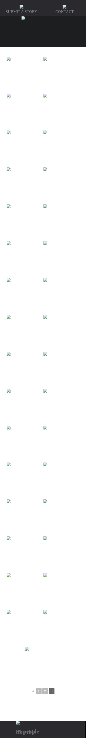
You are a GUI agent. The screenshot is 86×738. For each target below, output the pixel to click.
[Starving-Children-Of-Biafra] (61, 407)
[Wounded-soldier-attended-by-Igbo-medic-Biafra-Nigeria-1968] (43, 665)
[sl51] (25, 185)
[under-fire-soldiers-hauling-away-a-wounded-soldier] (61, 517)
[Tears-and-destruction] (61, 444)
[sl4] (61, 112)
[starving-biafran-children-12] (25, 296)
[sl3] (61, 75)
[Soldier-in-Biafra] (61, 222)
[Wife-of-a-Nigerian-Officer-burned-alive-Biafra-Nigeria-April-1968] (25, 628)
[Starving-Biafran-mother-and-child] (61, 370)
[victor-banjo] (25, 554)
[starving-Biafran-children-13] (25, 333)
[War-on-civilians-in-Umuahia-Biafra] (61, 628)
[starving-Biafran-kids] (25, 407)
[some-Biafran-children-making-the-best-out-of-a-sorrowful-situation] (25, 259)
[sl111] (61, 185)
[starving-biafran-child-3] (61, 259)
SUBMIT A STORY (21, 12)
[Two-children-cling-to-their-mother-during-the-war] (25, 517)
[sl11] (61, 148)
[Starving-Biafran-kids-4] (25, 370)
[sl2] (25, 75)
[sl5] (25, 148)
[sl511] (25, 222)
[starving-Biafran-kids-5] (61, 333)
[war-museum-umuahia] (25, 591)
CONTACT (64, 12)
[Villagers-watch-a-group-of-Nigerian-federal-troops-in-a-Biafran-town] (61, 554)
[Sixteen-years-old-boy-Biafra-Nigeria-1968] (25, 112)
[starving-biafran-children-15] (61, 296)
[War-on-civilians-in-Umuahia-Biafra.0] (61, 591)
